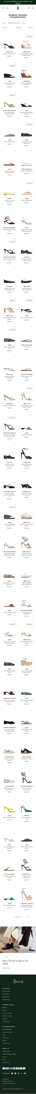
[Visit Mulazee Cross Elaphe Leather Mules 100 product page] (9, 415)
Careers (5, 1057)
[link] (18, 939)
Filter (30, 27)
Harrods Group (6, 1051)
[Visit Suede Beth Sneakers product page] (26, 739)
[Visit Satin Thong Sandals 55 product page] (26, 297)
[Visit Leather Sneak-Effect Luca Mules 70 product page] (26, 473)
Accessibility (6, 1079)
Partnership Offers (7, 1032)
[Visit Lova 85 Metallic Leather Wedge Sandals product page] (26, 34)
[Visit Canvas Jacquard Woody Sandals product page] (9, 151)
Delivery (5, 1007)
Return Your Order (7, 1016)
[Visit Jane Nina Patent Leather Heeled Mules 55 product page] (9, 473)
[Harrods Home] (18, 8)
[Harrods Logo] (18, 981)
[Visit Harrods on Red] (22, 1073)
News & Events (6, 999)
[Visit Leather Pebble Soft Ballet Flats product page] (26, 122)
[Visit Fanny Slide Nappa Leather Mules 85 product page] (9, 92)
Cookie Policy (6, 1043)
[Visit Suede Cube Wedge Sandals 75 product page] (9, 63)
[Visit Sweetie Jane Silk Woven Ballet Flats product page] (9, 709)
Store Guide (6, 994)
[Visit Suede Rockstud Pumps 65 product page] (9, 210)
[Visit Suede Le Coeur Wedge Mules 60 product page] (26, 92)
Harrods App (6, 1021)
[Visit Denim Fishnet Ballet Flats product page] (9, 651)
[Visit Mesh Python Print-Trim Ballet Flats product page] (9, 563)
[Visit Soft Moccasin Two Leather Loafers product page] (26, 239)
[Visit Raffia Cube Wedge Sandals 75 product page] (9, 504)
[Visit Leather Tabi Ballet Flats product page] (26, 151)
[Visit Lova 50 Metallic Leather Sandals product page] (26, 621)
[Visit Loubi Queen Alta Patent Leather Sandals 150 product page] (26, 885)
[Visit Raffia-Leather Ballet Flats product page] (9, 327)
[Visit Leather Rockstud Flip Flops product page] (26, 356)
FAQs (4, 1035)
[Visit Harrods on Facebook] (12, 1073)
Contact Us (6, 1037)
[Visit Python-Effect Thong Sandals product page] (26, 709)
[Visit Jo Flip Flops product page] (26, 327)
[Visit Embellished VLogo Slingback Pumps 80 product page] (9, 533)
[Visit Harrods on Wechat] (25, 1073)
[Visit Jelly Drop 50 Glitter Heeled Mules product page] (9, 356)
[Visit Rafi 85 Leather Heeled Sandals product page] (9, 297)
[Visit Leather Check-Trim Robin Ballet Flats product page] (9, 268)
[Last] (28, 916)
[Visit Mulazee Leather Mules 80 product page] (9, 239)
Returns (5, 1010)
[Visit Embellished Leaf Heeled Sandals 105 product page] (26, 533)
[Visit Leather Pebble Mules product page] (26, 180)
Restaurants (6, 997)
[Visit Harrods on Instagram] (15, 1073)
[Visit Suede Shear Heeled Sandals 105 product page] (26, 444)
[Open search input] (7, 8)
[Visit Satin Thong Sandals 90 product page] (9, 797)
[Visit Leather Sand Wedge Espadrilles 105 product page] (26, 651)
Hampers (5, 1018)
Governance (6, 1062)
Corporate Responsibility (9, 1054)
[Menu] (3, 8)
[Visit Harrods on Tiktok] (18, 1073)
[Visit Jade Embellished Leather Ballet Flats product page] (26, 268)
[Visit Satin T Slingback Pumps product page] (26, 797)
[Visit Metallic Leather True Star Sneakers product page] (9, 768)
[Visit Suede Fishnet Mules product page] (9, 122)
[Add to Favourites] (15, 34)
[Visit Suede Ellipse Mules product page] (26, 415)
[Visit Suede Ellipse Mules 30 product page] (9, 885)
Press (4, 1059)
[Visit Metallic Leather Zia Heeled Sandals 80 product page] (26, 210)
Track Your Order (7, 1013)
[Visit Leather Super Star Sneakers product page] (9, 739)
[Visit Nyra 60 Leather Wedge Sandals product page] (26, 504)
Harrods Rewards (7, 1029)
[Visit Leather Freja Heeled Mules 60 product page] (9, 827)
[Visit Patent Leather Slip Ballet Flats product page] (9, 180)
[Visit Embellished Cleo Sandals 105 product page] (26, 856)
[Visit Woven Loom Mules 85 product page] (9, 34)
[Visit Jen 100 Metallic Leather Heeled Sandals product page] (26, 385)
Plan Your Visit (6, 991)
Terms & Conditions (7, 1081)
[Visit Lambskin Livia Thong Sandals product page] (9, 856)
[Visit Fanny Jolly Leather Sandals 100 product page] (26, 768)
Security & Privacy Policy (9, 1083)
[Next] (24, 916)
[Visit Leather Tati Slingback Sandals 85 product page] (26, 63)
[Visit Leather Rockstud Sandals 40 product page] (26, 592)
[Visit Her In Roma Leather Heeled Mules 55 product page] (9, 680)
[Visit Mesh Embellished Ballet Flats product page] (26, 680)
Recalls (4, 1040)
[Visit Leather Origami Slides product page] (9, 592)
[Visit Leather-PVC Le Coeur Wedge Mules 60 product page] (9, 621)
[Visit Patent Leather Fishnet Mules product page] (26, 827)
